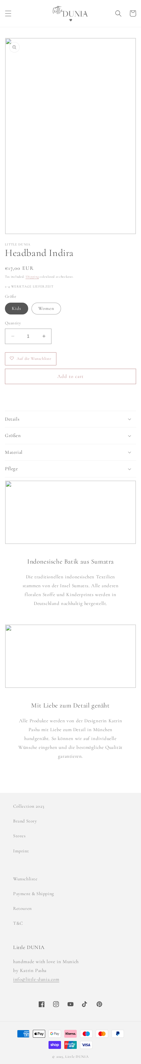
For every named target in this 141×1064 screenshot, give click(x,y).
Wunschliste (25, 879)
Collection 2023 (28, 806)
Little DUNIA (77, 1056)
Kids (16, 308)
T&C (18, 923)
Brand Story (25, 821)
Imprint (21, 851)
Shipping (32, 277)
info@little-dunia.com (36, 979)
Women (46, 308)
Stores (19, 836)
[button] (8, 13)
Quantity (13, 323)
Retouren (22, 908)
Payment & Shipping (33, 893)
